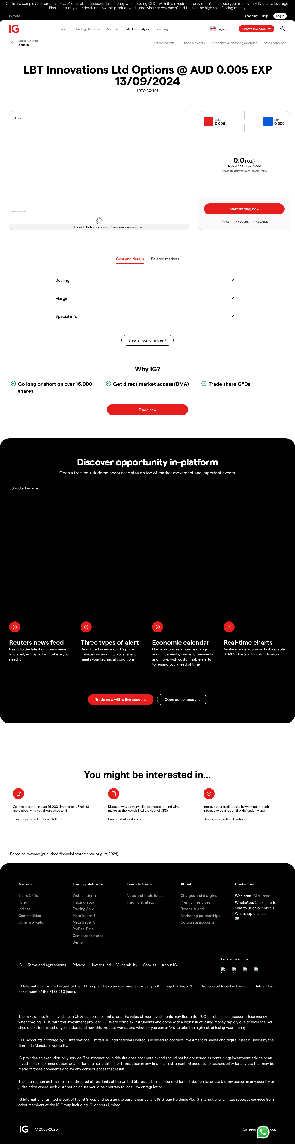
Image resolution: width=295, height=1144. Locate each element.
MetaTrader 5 (84, 922)
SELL (218, 119)
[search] (283, 28)
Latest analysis (164, 43)
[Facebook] (224, 970)
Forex (23, 902)
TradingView (83, 909)
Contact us (244, 884)
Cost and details (130, 259)
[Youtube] (246, 970)
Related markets (165, 259)
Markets (25, 884)
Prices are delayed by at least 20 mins (244, 170)
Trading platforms (87, 29)
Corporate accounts (197, 922)
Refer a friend (192, 909)
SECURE (243, 221)
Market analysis (137, 29)
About (186, 884)
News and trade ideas (145, 895)
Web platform (84, 895)
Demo (78, 942)
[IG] (14, 29)
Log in (280, 16)
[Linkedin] (257, 970)
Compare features (88, 935)
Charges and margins (199, 895)
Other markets (30, 922)
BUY (277, 119)
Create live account (256, 29)
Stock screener (275, 43)
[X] (235, 970)
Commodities (29, 915)
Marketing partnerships (200, 915)
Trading (63, 29)
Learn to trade (139, 884)
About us (113, 29)
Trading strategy (141, 902)
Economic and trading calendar (234, 43)
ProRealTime (83, 929)
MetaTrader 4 (84, 915)
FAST (227, 221)
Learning (162, 29)
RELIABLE (262, 221)
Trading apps (84, 902)
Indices (24, 909)
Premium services (195, 902)
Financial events (193, 43)
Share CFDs (28, 895)
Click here (261, 895)
